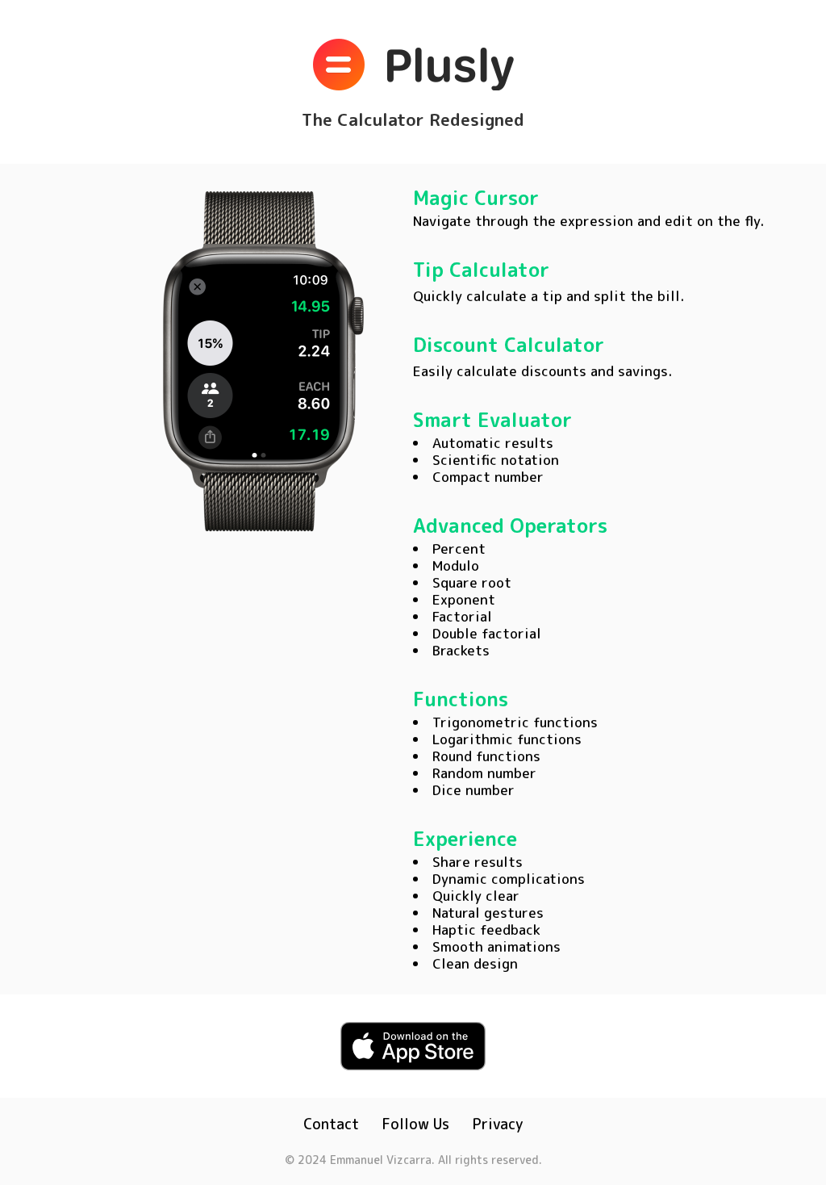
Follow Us (415, 1124)
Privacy (498, 1124)
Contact (331, 1124)
